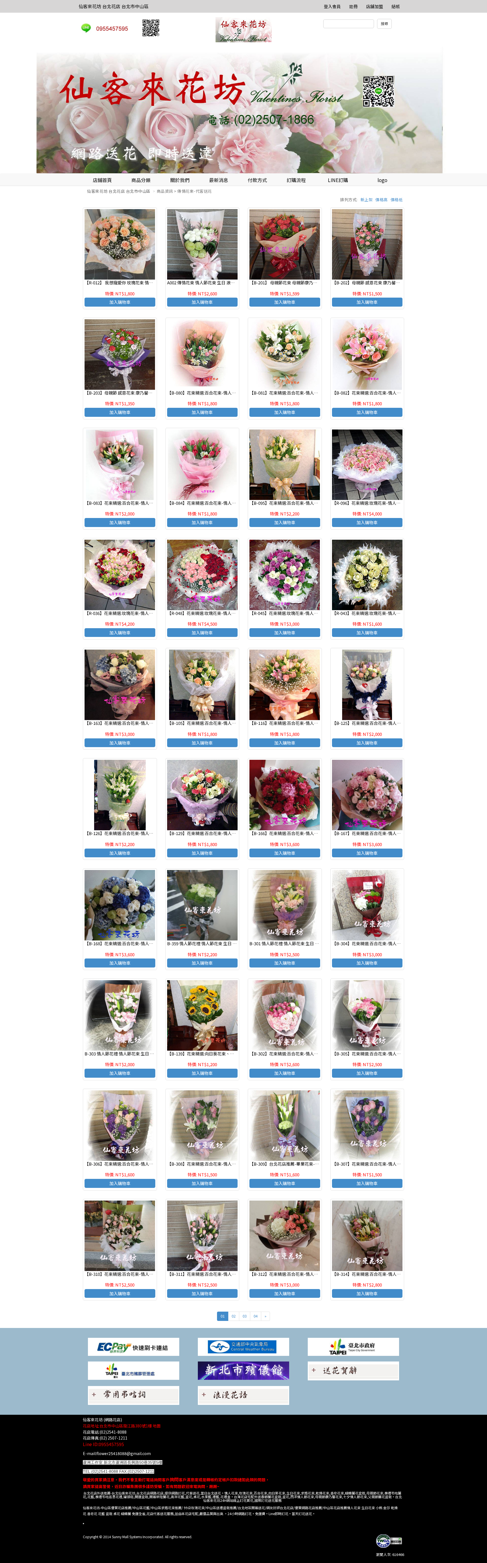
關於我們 (179, 179)
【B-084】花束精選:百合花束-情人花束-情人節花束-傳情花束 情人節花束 (235, 503)
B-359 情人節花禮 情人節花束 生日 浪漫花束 (208, 943)
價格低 (397, 199)
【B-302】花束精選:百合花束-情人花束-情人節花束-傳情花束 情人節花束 (317, 1054)
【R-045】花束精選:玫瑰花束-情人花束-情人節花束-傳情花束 (306, 613)
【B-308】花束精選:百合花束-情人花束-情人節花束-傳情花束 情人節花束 (235, 1164)
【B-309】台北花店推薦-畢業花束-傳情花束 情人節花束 (301, 1164)
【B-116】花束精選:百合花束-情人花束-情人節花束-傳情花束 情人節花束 (317, 723)
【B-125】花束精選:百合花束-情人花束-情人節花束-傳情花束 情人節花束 (400, 723)
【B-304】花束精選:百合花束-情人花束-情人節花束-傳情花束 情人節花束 (400, 943)
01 (223, 1316)
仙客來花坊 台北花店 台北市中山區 (114, 6)
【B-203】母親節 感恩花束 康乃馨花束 (121, 393)
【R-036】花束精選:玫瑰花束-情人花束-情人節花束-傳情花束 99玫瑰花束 (153, 613)
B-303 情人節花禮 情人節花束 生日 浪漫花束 (126, 1054)
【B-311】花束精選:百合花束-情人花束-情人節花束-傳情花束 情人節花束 (235, 1274)
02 (234, 1316)
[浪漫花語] (243, 1395)
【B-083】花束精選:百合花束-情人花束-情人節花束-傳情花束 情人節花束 (153, 503)
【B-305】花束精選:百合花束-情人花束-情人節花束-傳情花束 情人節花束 (400, 1054)
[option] (243, 110)
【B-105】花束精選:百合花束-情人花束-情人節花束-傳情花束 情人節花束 (235, 723)
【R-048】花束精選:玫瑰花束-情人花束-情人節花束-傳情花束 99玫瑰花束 (235, 613)
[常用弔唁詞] (133, 1395)
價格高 (381, 199)
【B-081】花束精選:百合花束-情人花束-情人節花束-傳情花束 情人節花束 (317, 393)
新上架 (366, 199)
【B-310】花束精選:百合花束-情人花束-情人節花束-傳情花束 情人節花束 (153, 1274)
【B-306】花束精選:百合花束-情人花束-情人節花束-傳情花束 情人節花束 (153, 1164)
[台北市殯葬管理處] (133, 1370)
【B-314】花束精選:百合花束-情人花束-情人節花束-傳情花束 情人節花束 (400, 1274)
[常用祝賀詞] (353, 1370)
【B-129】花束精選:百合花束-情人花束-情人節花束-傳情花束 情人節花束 (235, 833)
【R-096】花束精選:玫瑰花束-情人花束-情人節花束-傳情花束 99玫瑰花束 (400, 503)
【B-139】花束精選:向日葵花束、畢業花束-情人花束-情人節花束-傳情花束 (237, 1054)
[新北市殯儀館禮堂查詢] (243, 1370)
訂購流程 (296, 179)
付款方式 (257, 179)
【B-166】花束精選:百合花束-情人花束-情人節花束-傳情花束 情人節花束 (317, 833)
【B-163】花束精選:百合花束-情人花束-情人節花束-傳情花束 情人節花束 (153, 723)
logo (382, 179)
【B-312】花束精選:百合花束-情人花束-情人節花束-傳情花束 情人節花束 (317, 1274)
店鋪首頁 (102, 179)
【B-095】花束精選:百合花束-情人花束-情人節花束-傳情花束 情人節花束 (317, 503)
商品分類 (140, 179)
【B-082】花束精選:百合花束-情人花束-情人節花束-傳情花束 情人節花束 (400, 393)
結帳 (395, 6)
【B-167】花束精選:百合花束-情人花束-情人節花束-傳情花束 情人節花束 (400, 833)
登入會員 (332, 6)
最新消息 (218, 179)
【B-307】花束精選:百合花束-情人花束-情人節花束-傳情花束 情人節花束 (400, 1164)
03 (245, 1316)
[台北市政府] (353, 1346)
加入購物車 (119, 302)
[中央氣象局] (243, 1346)
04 (256, 1316)
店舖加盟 (374, 6)
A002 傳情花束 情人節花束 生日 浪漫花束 (205, 282)
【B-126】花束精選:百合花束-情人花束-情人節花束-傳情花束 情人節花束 (153, 833)
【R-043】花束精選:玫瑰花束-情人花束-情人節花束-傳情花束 (389, 613)
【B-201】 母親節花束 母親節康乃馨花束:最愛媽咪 (296, 282)
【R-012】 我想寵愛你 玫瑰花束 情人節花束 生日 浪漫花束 (139, 282)
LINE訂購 (338, 179)
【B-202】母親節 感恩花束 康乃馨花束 (368, 282)
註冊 (353, 6)
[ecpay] (133, 1346)
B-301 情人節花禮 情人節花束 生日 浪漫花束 (290, 943)
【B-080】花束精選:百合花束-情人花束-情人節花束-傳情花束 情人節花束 (235, 393)
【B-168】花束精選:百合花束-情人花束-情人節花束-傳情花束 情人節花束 (153, 943)
